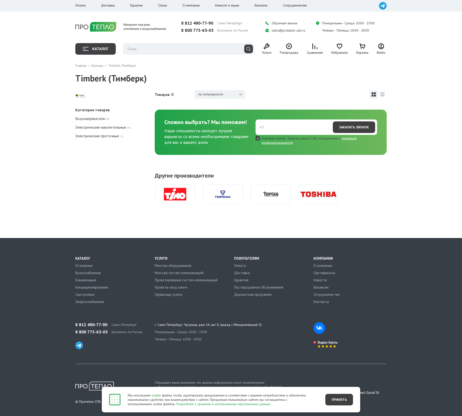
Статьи (162, 5)
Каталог (100, 48)
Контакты (261, 5)
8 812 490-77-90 (197, 23)
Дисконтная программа (252, 294)
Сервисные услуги (168, 294)
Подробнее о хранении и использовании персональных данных (223, 404)
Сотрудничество (295, 5)
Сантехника (84, 294)
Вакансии (321, 287)
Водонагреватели (92, 118)
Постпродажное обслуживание (258, 287)
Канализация (85, 280)
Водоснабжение (88, 273)
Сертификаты (324, 273)
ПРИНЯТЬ (339, 399)
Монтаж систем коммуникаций (179, 273)
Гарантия (136, 5)
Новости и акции (227, 5)
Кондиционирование (91, 287)
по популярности (210, 94)
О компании (191, 5)
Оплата (80, 5)
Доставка (108, 5)
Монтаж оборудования (173, 265)
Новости (320, 280)
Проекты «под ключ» (171, 287)
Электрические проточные (99, 135)
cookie (156, 395)
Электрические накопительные (103, 127)
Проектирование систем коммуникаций (186, 280)
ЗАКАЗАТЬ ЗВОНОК (354, 127)
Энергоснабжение (89, 301)
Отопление (84, 265)
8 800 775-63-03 (197, 30)
